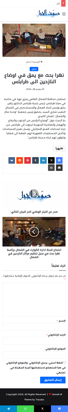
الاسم (61, 320)
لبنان (28, 61)
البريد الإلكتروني (56, 334)
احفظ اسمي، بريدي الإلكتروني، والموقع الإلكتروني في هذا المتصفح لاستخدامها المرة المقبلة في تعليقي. (36, 367)
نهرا (58, 148)
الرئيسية (36, 61)
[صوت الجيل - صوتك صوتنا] (48, 14)
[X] (51, 160)
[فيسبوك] (59, 160)
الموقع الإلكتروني (55, 348)
